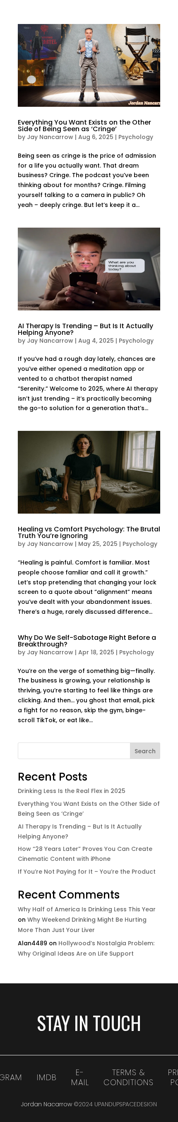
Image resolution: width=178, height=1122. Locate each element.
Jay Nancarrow (50, 137)
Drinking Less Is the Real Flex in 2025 (71, 791)
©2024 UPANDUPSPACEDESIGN (115, 1104)
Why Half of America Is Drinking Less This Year (87, 909)
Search (145, 751)
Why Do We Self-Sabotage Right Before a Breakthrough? (87, 641)
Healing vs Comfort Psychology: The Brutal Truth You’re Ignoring (89, 532)
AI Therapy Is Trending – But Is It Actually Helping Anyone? (85, 329)
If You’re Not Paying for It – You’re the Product (87, 871)
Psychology (135, 137)
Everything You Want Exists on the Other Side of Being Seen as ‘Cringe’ (84, 126)
